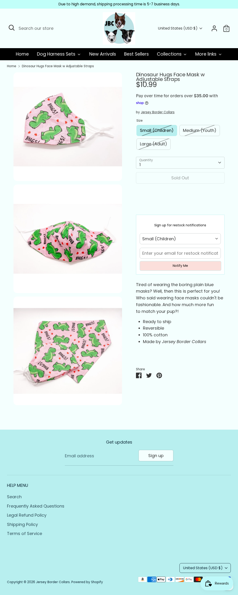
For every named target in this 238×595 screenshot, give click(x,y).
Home (22, 54)
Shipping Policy (22, 524)
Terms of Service (24, 533)
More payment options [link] (180, 204)
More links (206, 54)
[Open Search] (11, 27)
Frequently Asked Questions (35, 506)
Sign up (156, 455)
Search (14, 497)
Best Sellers (136, 54)
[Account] (214, 28)
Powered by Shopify (87, 582)
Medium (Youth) (199, 130)
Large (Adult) (153, 144)
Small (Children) (157, 130)
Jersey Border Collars (158, 112)
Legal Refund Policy (26, 515)
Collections (170, 54)
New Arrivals (102, 54)
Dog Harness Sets (56, 54)
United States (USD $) (178, 28)
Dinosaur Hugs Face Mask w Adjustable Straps (58, 66)
